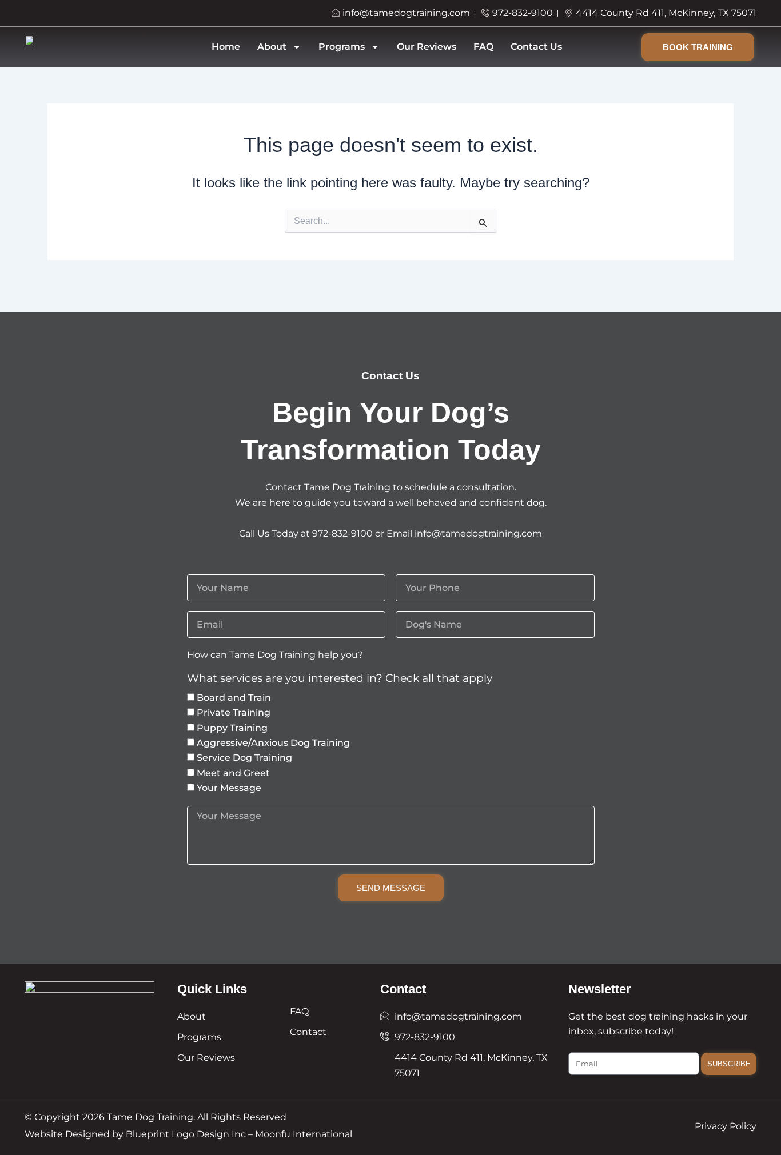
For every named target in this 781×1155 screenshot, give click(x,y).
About (271, 46)
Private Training (233, 712)
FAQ (483, 46)
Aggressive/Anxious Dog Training (273, 742)
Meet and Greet (233, 773)
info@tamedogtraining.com (478, 533)
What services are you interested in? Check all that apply (339, 679)
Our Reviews (426, 46)
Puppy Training (232, 727)
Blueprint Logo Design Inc (186, 1134)
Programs (341, 46)
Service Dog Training (244, 757)
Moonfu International (303, 1134)
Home (226, 46)
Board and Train (234, 697)
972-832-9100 (342, 533)
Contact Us (536, 46)
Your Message (229, 787)
